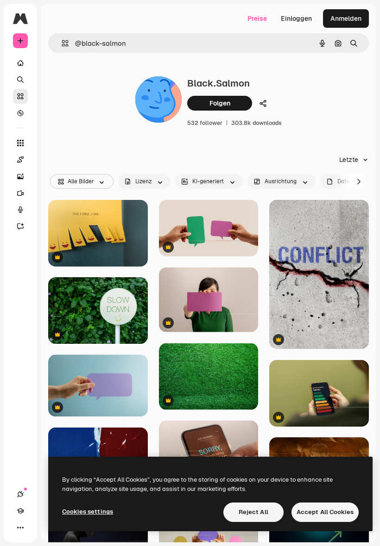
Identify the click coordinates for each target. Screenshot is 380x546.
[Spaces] (20, 159)
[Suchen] (20, 79)
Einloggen (296, 18)
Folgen (219, 103)
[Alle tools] (20, 143)
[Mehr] (20, 527)
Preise (257, 18)
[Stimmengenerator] (20, 209)
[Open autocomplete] (61, 43)
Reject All (253, 512)
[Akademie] (20, 510)
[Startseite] (20, 63)
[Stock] (20, 96)
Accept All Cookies (325, 512)
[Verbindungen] (20, 494)
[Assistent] (20, 226)
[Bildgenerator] (20, 176)
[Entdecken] (20, 112)
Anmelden (345, 18)
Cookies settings (87, 511)
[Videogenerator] (20, 193)
